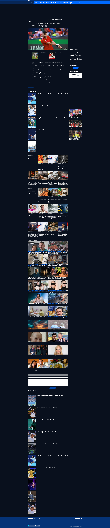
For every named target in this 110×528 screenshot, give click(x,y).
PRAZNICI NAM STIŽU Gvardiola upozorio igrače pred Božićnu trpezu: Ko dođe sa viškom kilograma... (75, 118)
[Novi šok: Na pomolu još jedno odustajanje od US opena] (32, 448)
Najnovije (40, 2)
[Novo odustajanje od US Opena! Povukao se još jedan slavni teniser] (32, 496)
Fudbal (44, 2)
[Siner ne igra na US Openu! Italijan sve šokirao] (32, 508)
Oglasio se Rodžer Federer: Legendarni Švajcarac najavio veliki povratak (52, 479)
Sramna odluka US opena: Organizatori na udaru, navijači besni (50, 395)
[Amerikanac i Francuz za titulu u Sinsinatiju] (32, 424)
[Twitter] (79, 518)
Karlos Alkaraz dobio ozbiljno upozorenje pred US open (75, 52)
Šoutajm (54, 2)
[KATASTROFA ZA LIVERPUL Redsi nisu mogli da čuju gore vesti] (75, 123)
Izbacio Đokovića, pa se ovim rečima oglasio (46, 105)
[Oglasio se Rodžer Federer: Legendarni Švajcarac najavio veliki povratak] (32, 484)
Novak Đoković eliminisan (42, 129)
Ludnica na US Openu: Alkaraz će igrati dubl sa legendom (48, 467)
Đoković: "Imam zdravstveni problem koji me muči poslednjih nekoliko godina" (51, 118)
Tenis (51, 2)
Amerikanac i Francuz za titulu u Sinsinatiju (46, 419)
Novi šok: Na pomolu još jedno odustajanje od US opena (48, 443)
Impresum (80, 523)
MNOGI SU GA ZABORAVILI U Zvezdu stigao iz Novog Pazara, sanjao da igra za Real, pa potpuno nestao (42, 53)
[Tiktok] (81, 518)
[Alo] (29, 0)
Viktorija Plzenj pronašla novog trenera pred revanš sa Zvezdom (76, 62)
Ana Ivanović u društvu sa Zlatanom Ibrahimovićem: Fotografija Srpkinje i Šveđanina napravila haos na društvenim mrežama (75, 55)
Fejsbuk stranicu (49, 85)
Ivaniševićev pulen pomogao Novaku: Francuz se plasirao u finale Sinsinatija (52, 93)
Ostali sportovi (65, 2)
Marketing (76, 523)
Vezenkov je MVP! (58, 52)
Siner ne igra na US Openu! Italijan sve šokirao (46, 503)
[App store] (37, 526)
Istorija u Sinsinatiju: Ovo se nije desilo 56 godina (47, 407)
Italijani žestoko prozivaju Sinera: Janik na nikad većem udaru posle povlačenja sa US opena (51, 432)
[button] (51, 26)
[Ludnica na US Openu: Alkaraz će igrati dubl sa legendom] (32, 472)
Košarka (47, 2)
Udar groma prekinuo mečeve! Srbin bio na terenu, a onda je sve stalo (51, 141)
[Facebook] (76, 518)
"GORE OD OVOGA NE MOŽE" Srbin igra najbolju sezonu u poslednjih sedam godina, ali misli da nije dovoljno (75, 138)
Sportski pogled (59, 2)
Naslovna (36, 2)
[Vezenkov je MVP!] (52, 55)
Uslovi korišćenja (71, 523)
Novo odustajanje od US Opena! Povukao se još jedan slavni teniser (50, 491)
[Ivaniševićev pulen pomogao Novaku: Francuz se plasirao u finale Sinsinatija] (32, 460)
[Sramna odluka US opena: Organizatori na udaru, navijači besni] (32, 400)
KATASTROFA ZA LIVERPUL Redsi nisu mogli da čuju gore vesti (75, 128)
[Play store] (31, 526)
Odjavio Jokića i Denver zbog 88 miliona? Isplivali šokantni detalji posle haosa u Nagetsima (76, 59)
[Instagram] (78, 518)
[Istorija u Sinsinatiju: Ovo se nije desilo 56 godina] (32, 412)
